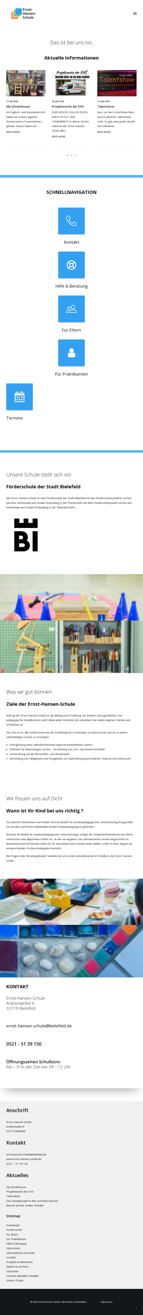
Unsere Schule (14, 1280)
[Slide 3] (75, 155)
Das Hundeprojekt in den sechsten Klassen (32, 1201)
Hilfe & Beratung (16, 1243)
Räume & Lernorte (17, 1266)
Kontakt (11, 1257)
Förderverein (14, 1229)
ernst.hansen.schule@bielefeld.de (39, 1026)
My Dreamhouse (18, 106)
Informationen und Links (20, 1253)
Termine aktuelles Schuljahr (22, 1276)
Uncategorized (78, 75)
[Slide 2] (71, 155)
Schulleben (35, 75)
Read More (13, 132)
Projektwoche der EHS (68, 106)
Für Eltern (12, 1234)
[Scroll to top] (136, 1308)
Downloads (13, 1225)
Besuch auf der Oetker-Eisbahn (25, 1205)
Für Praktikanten (16, 1239)
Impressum (13, 1248)
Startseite (12, 1271)
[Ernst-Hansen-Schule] (23, 13)
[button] (135, 13)
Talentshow (105, 106)
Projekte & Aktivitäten (19, 1262)
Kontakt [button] (71, 242)
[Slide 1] (68, 155)
